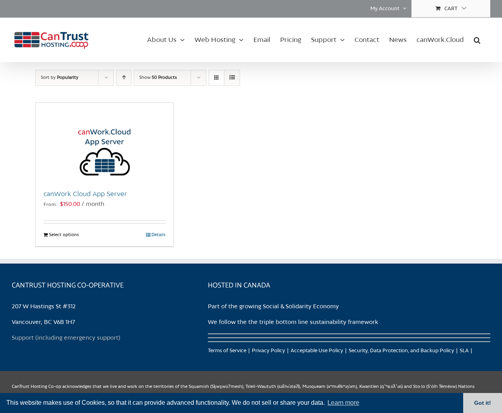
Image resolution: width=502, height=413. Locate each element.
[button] (477, 40)
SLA (464, 350)
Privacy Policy (268, 350)
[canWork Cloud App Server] (104, 142)
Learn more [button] (343, 402)
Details (158, 235)
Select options (64, 235)
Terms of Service (227, 350)
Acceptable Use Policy (317, 350)
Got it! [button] (482, 403)
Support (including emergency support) (66, 338)
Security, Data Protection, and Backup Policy (401, 350)
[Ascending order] (123, 78)
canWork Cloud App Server (85, 194)
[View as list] (232, 78)
